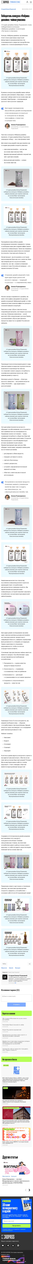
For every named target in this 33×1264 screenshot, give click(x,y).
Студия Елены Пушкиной (8, 9)
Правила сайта (5, 1254)
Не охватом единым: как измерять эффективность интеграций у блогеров (14, 1101)
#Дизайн (11, 967)
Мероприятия (6, 1176)
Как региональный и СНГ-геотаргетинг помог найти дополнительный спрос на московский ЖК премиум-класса (15, 1122)
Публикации (12, 982)
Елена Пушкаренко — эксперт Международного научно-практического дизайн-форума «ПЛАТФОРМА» (16, 1181)
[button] (29, 1190)
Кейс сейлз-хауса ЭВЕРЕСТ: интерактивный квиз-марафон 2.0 (15, 1142)
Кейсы (4, 963)
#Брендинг (17, 967)
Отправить (16, 1004)
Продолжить (16, 1225)
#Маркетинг (4, 967)
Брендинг (14, 1176)
